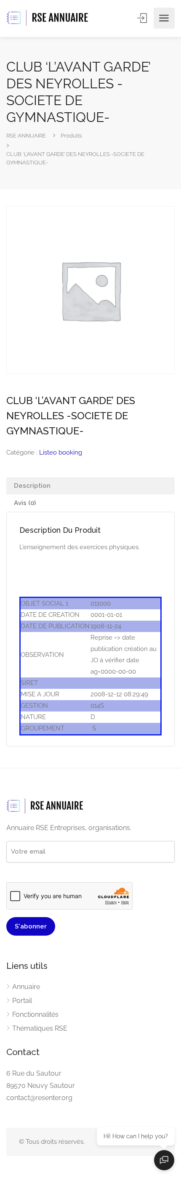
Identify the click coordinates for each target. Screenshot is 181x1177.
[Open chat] (164, 1160)
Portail (22, 1001)
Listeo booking (60, 452)
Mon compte (143, 18)
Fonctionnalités (35, 1014)
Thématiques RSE (39, 1028)
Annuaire (26, 987)
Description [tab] (32, 485)
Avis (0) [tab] (25, 503)
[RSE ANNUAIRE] (48, 18)
